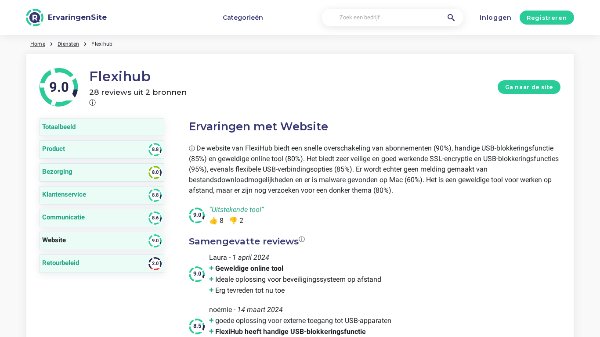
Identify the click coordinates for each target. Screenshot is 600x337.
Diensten (68, 44)
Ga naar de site (529, 87)
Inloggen (496, 18)
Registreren (547, 17)
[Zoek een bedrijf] (451, 17)
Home (37, 44)
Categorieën (243, 18)
